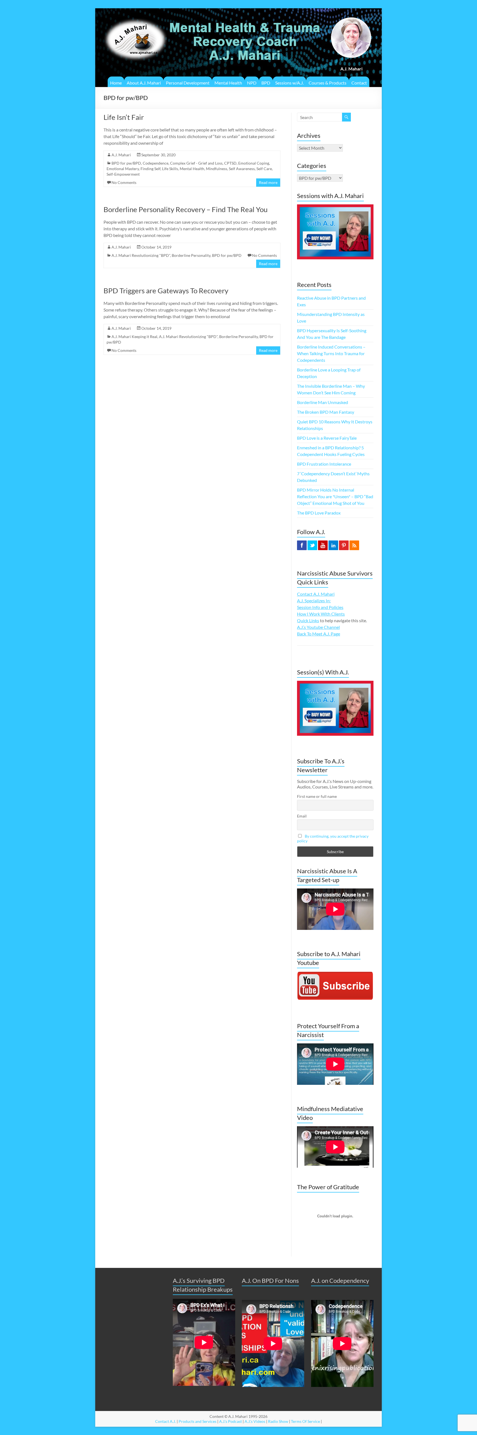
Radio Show (278, 1421)
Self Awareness (242, 168)
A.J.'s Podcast (230, 1421)
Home (116, 82)
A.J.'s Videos (255, 1421)
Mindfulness (216, 168)
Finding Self (150, 168)
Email (302, 816)
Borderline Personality (191, 255)
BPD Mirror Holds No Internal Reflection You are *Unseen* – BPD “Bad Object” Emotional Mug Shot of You (335, 496)
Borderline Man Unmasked (322, 402)
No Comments (124, 182)
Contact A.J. (165, 1421)
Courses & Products (327, 82)
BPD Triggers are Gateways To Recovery (166, 290)
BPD (265, 82)
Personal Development (188, 82)
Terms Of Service (305, 1421)
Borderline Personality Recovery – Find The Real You (185, 209)
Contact (359, 82)
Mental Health (228, 82)
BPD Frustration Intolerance (324, 463)
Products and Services (197, 1421)
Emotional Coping (253, 163)
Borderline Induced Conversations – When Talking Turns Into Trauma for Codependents (331, 353)
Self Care (264, 168)
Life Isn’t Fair (124, 117)
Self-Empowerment (123, 174)
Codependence (155, 163)
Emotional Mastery (123, 168)
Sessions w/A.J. (289, 82)
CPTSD (230, 163)
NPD (251, 82)
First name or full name (317, 796)
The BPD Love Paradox (319, 512)
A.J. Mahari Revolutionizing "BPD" (141, 255)
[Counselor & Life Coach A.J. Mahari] (135, 15)
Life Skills (170, 168)
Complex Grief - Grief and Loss (196, 163)
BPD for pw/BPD (126, 163)
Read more (268, 182)
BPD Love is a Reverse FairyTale (327, 437)
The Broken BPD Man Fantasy (325, 412)
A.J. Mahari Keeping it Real (134, 336)
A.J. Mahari (121, 154)
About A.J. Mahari (144, 82)
